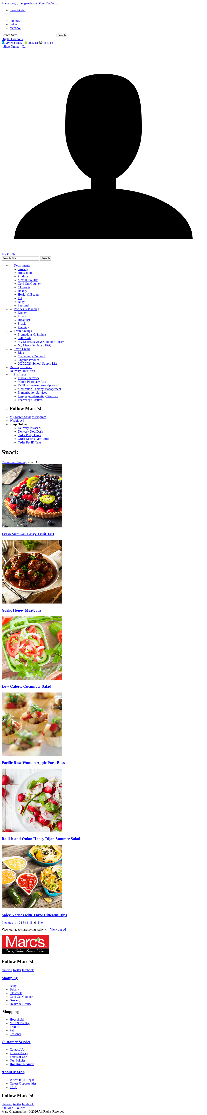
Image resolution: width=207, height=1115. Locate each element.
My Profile (8, 254)
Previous (7, 922)
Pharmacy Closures (30, 400)
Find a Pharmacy (28, 378)
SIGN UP (33, 43)
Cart (24, 46)
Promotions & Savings (32, 334)
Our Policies (17, 1060)
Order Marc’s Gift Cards (33, 438)
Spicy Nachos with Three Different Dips (34, 915)
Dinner (22, 312)
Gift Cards (24, 338)
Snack (22, 323)
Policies (20, 1108)
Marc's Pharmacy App (32, 381)
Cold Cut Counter (29, 283)
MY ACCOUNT (14, 43)
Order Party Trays (29, 435)
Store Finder (17, 10)
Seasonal (23, 305)
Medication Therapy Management (39, 389)
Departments (22, 265)
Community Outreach (31, 356)
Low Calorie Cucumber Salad (26, 686)
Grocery (23, 269)
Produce (23, 276)
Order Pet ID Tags (29, 442)
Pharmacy (20, 374)
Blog (21, 352)
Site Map (7, 1108)
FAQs (13, 1087)
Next (41, 922)
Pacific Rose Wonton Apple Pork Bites (33, 762)
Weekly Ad (17, 420)
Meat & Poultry (28, 280)
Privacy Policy (19, 1053)
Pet (20, 298)
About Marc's (13, 1072)
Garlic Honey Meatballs (21, 610)
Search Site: (9, 35)
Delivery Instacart (21, 367)
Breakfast (24, 320)
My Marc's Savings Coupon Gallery (41, 341)
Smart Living (22, 349)
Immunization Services (32, 392)
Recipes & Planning (26, 309)
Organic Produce (28, 360)
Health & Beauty (28, 294)
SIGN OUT (49, 43)
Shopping (10, 978)
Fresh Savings (23, 331)
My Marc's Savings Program (28, 417)
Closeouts (24, 287)
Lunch (22, 316)
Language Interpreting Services (38, 396)
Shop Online (11, 46)
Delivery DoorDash (22, 370)
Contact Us (17, 1049)
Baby (21, 301)
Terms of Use (18, 1057)
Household (25, 272)
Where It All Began (22, 1080)
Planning (23, 327)
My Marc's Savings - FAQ (35, 345)
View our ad (58, 929)
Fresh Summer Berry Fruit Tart (28, 534)
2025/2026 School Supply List (37, 363)
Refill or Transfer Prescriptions (37, 385)
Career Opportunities (23, 1083)
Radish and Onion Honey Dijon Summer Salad (41, 839)
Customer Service (16, 1042)
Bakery (22, 291)
